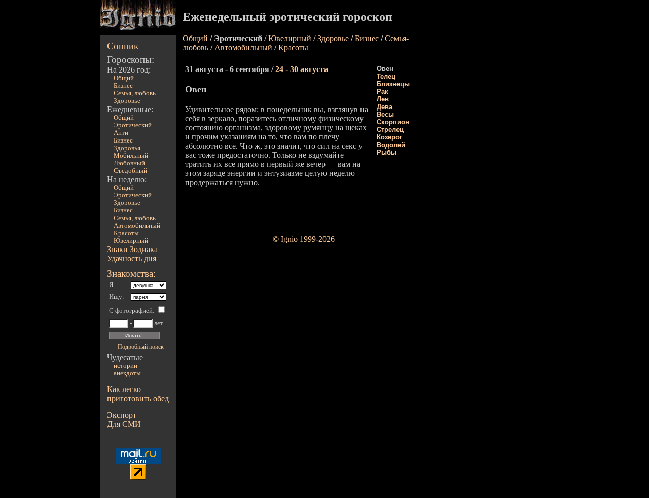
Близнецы (393, 84)
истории (125, 365)
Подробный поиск (141, 346)
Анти (121, 132)
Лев (383, 99)
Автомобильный (137, 225)
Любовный (129, 163)
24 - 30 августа (301, 69)
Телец (386, 76)
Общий (124, 78)
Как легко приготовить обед (138, 394)
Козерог (389, 137)
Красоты (126, 233)
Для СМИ (124, 424)
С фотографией (131, 310)
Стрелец (390, 129)
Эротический (133, 125)
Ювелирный (131, 240)
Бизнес (123, 85)
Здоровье (127, 100)
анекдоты (127, 373)
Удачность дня (131, 258)
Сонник (122, 46)
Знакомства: (131, 273)
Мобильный (131, 155)
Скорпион (393, 122)
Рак (382, 91)
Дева (384, 107)
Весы (385, 114)
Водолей (391, 145)
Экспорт (121, 415)
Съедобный (130, 170)
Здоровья (127, 148)
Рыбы (386, 152)
